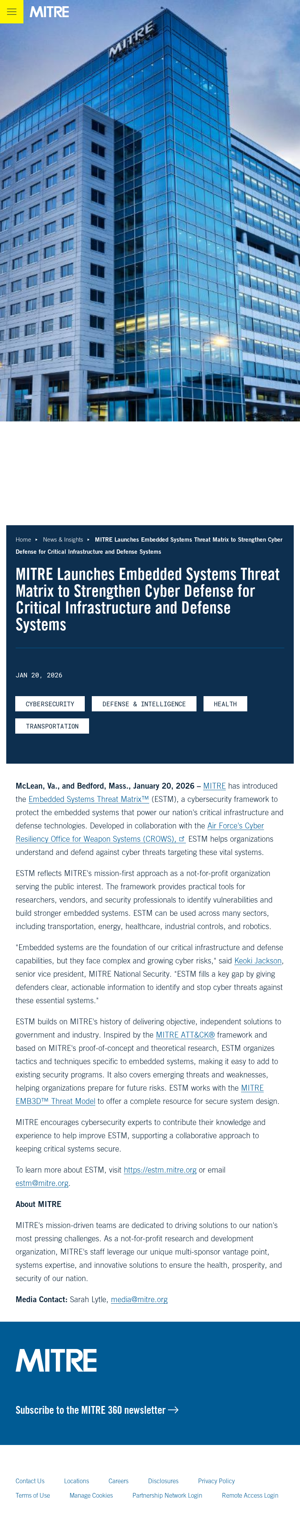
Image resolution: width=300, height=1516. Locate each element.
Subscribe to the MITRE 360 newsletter (92, 1409)
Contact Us (30, 1480)
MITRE (214, 785)
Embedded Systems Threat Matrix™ (89, 798)
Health (225, 704)
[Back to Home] (150, 1360)
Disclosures (163, 1480)
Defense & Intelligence (144, 704)
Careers (119, 1480)
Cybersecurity (50, 704)
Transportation (52, 726)
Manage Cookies (91, 1495)
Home (23, 539)
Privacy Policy (216, 1480)
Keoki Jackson (258, 960)
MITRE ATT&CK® (185, 1034)
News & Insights (63, 539)
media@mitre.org (139, 1299)
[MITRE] (49, 11)
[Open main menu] (11, 11)
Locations (76, 1480)
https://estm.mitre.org (160, 1169)
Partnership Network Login (167, 1495)
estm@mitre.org (42, 1182)
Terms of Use (33, 1495)
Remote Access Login (250, 1495)
